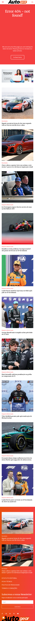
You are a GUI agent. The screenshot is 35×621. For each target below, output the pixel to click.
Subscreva (17, 606)
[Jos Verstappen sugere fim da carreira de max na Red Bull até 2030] (17, 187)
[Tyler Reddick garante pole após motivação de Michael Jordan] (17, 396)
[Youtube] (17, 613)
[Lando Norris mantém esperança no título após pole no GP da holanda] (17, 270)
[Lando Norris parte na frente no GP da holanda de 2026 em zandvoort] (17, 479)
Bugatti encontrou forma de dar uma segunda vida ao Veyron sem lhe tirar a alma (16, 539)
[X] (13, 613)
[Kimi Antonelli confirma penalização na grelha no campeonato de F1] (17, 354)
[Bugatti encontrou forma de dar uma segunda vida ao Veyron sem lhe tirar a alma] (17, 103)
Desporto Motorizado (7, 204)
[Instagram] (6, 613)
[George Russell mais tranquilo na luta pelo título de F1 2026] (17, 312)
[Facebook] (2, 613)
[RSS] (10, 613)
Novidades (5, 121)
